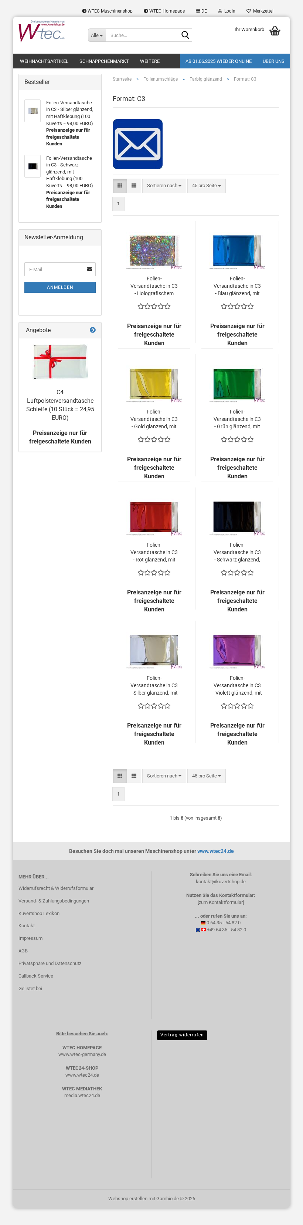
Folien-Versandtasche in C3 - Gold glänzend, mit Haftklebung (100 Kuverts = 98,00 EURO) (154, 419)
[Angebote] (93, 330)
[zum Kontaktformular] (221, 902)
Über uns (274, 61)
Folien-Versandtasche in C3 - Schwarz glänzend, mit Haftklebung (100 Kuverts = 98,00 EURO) (237, 552)
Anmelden (60, 287)
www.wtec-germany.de (82, 1054)
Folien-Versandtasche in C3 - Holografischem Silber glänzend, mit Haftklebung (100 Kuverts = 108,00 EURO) (154, 286)
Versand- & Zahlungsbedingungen (53, 901)
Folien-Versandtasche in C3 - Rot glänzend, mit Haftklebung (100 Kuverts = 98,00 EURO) (154, 552)
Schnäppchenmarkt (104, 61)
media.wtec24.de (82, 1095)
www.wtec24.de (215, 851)
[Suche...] (185, 35)
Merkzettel (262, 11)
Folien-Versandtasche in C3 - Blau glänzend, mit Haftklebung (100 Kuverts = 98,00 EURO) (237, 286)
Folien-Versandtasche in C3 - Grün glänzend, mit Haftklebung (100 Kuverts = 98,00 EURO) (237, 419)
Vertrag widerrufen (182, 1034)
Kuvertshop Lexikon (38, 913)
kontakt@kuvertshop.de (221, 881)
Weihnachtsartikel (44, 61)
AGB (23, 951)
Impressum (30, 938)
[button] (201, 11)
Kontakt (26, 925)
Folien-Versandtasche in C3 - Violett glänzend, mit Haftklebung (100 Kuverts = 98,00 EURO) (237, 685)
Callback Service (35, 976)
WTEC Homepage (166, 11)
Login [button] (228, 11)
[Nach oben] (283, 1214)
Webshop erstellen (127, 1198)
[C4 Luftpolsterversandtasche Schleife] (60, 361)
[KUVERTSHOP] (47, 31)
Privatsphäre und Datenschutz (49, 963)
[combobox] (164, 186)
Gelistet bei (30, 988)
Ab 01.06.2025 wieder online (218, 61)
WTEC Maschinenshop (109, 11)
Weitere (150, 61)
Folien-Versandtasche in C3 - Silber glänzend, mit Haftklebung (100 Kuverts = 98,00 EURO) (154, 685)
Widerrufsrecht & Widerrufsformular (55, 888)
